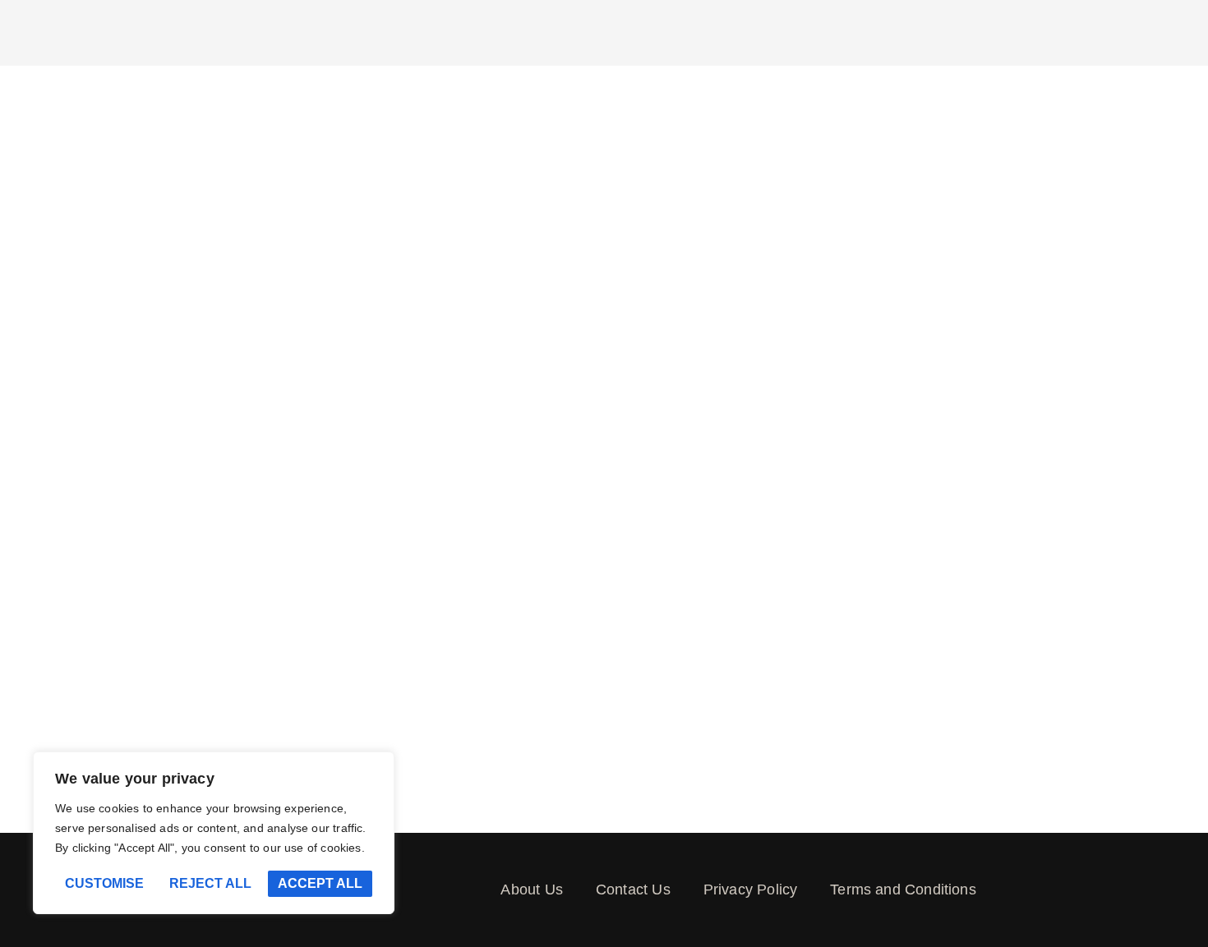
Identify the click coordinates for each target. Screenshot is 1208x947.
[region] (213, 833)
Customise (104, 883)
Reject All (210, 883)
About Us (531, 889)
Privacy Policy (750, 889)
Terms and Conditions (903, 889)
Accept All (320, 883)
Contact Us (633, 889)
